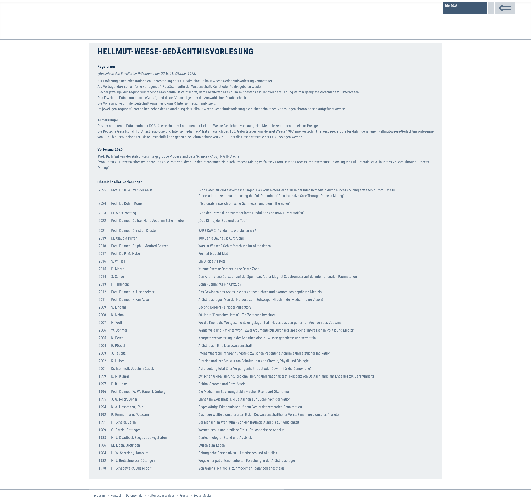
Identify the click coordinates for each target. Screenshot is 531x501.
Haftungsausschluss (160, 495)
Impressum (98, 495)
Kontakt (116, 495)
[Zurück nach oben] (523, 492)
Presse (184, 495)
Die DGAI (451, 6)
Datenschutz (134, 495)
